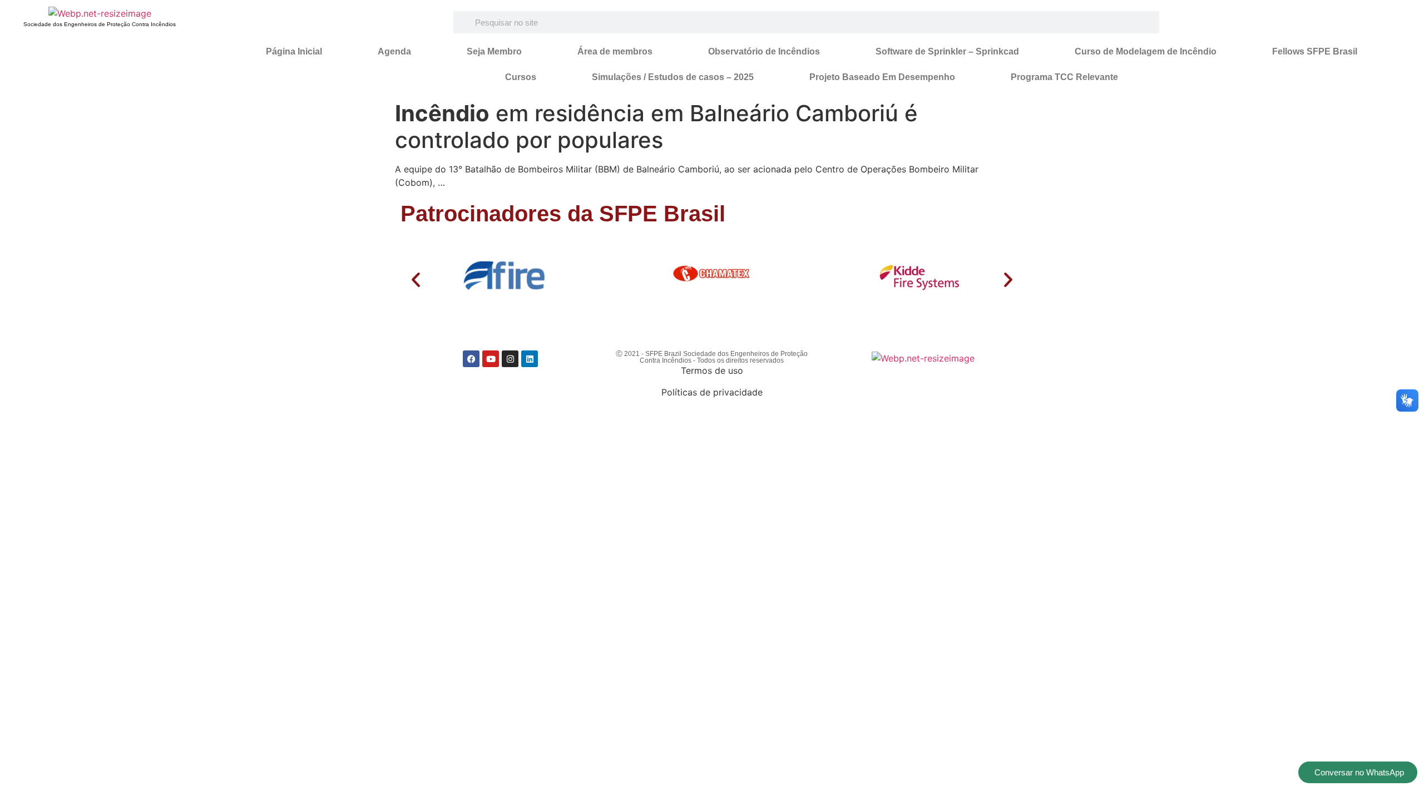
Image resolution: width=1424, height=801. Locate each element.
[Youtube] (490, 358)
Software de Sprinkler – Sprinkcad (947, 51)
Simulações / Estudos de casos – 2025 (673, 77)
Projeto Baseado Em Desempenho (882, 77)
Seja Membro (494, 51)
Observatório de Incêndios (764, 51)
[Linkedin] (529, 358)
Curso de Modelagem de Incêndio (1146, 51)
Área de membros (614, 51)
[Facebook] (471, 358)
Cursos (520, 77)
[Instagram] (510, 358)
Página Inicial (294, 51)
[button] (416, 279)
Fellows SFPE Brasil (1314, 51)
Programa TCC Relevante (1064, 77)
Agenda (394, 51)
